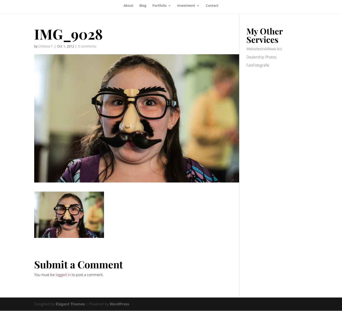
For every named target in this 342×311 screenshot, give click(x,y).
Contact (212, 6)
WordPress (119, 304)
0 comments (87, 46)
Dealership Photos (261, 57)
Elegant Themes (70, 304)
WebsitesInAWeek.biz (264, 48)
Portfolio (159, 6)
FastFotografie (257, 65)
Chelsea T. (45, 46)
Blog (142, 6)
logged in (63, 274)
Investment (186, 6)
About (128, 6)
